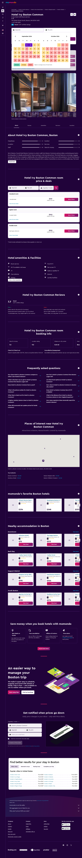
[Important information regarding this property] (79, 332)
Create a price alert (67, 637)
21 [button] (19, 56)
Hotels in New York (15, 774)
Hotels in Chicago (48, 781)
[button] (2, 2)
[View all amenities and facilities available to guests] (79, 258)
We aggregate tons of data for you (20, 808)
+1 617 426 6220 (16, 22)
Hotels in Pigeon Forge (16, 786)
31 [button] (66, 60)
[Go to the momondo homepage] (11, 2)
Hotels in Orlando (48, 777)
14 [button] (19, 52)
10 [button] (30, 48)
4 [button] (34, 45)
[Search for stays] (3, 10)
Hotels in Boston (60, 9)
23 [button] (27, 56)
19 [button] (38, 52)
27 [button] (15, 60)
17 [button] (30, 52)
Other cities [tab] (14, 766)
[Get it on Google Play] (66, 824)
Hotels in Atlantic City (49, 786)
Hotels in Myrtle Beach (16, 783)
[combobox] (26, 725)
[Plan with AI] (3, 20)
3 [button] (30, 45)
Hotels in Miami (48, 783)
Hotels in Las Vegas (15, 777)
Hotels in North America (23, 9)
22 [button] (23, 56)
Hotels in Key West (15, 781)
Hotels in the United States (37, 9)
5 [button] (38, 45)
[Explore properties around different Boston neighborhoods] (79, 526)
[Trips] (3, 25)
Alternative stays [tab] (25, 766)
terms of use (28, 746)
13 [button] (15, 52)
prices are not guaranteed (42, 800)
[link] (26, 544)
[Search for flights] (3, 7)
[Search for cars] (3, 14)
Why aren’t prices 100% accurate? (19, 811)
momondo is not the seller (17, 805)
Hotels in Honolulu (49, 779)
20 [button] (15, 56)
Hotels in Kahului (48, 774)
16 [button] (26, 52)
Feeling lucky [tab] (36, 766)
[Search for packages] (3, 17)
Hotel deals (13, 9)
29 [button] (23, 60)
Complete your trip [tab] (49, 766)
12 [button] (38, 48)
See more (76, 532)
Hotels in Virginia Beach (16, 779)
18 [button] (34, 52)
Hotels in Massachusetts (50, 9)
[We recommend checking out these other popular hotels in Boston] (79, 494)
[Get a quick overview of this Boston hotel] (79, 135)
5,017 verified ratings (24, 24)
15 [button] (23, 52)
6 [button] (15, 48)
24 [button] (30, 56)
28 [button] (19, 60)
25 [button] (34, 56)
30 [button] (27, 60)
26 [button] (38, 56)
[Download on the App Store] (66, 828)
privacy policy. (36, 746)
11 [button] (34, 48)
